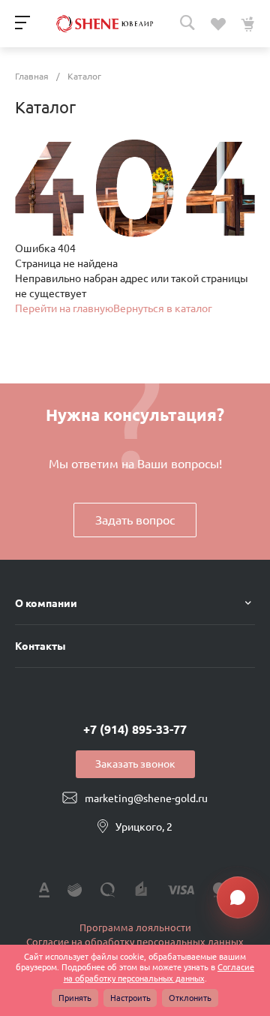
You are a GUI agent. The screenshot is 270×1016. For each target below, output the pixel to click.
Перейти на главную (64, 308)
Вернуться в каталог (162, 308)
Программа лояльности (135, 927)
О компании (46, 603)
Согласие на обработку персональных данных (135, 941)
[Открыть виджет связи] (238, 897)
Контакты (40, 646)
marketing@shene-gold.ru (146, 798)
